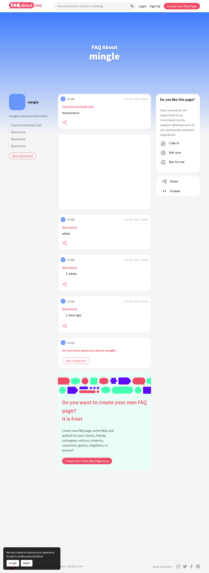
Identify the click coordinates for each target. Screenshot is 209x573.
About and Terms (162, 567)
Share (174, 181)
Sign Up (155, 6)
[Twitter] (185, 566)
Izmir (80, 566)
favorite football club (26, 125)
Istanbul (71, 566)
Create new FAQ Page (182, 6)
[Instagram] (178, 566)
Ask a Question (22, 156)
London (61, 566)
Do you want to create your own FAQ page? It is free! (104, 410)
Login (143, 6)
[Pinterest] (198, 566)
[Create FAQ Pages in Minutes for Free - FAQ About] (25, 5)
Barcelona (18, 132)
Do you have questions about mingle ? (89, 350)
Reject (26, 563)
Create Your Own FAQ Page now (87, 461)
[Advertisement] (104, 171)
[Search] (132, 6)
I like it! (173, 143)
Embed (175, 191)
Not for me (176, 162)
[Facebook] (191, 566)
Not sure (174, 152)
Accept (13, 563)
